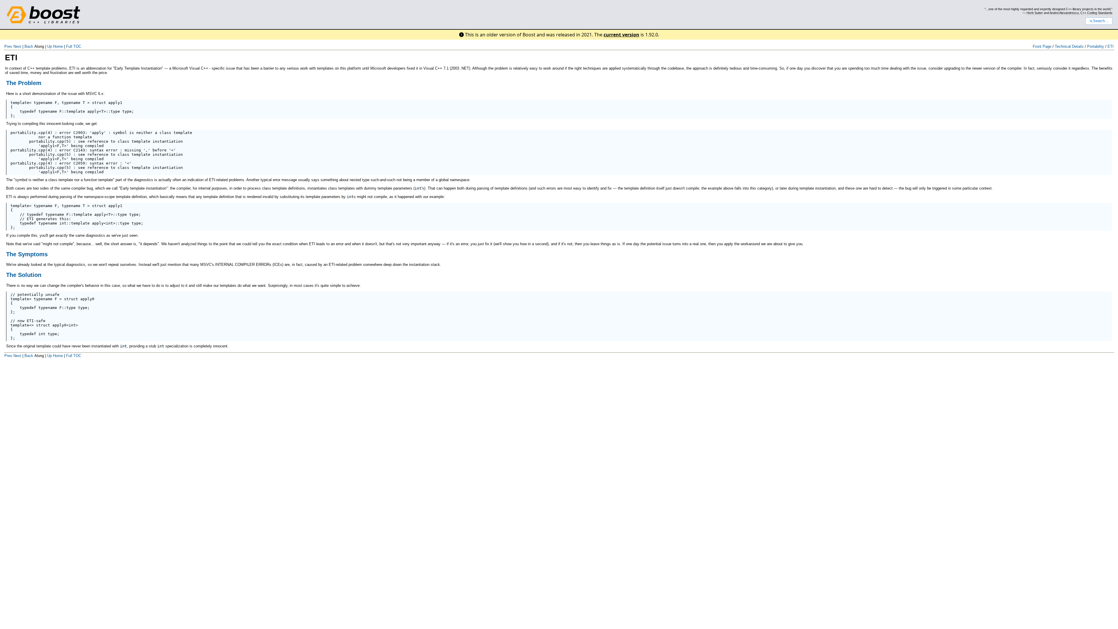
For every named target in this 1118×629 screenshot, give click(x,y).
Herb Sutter (1035, 13)
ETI (1111, 46)
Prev (8, 46)
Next (17, 46)
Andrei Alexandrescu (1064, 13)
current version (621, 34)
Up (49, 46)
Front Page (1042, 46)
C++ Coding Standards (1096, 13)
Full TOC (73, 46)
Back (28, 46)
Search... (1100, 21)
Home (58, 46)
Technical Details (1069, 46)
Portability (1095, 46)
